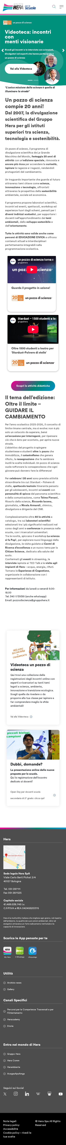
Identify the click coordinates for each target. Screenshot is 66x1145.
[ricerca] (54, 7)
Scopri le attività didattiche (33, 386)
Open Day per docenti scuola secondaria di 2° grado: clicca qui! (27, 795)
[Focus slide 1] (30, 80)
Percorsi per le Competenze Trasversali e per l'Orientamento (30, 1011)
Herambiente (13, 1067)
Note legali (9, 1121)
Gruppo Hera (13, 1054)
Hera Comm (13, 1061)
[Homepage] (11, 7)
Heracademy (13, 1019)
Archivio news (14, 983)
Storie (10, 1026)
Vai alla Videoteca (21, 69)
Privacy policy (11, 1125)
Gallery (10, 989)
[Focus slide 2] (35, 80)
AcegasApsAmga (16, 1074)
